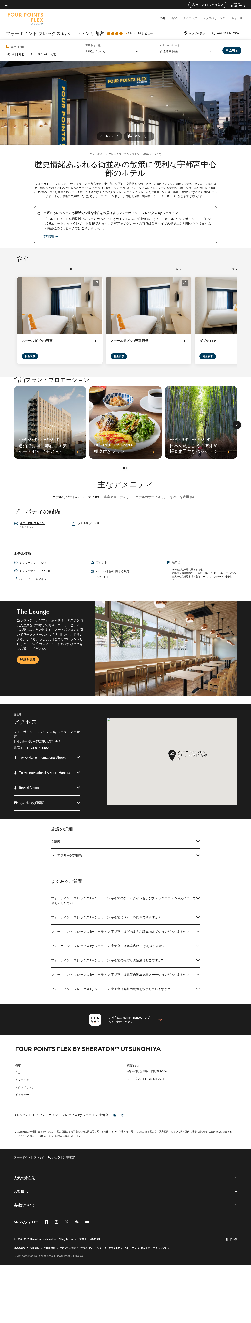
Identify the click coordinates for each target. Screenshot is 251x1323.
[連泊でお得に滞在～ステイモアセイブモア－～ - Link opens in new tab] (50, 422)
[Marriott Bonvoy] (236, 4)
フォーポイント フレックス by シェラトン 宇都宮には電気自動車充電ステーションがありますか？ (120, 975)
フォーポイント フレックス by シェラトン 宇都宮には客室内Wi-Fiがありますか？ (108, 946)
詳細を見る (28, 659)
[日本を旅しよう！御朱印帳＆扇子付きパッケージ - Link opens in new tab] (201, 422)
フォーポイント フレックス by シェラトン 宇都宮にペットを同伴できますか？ (106, 917)
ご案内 (55, 841)
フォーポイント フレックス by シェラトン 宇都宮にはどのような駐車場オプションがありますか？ (120, 931)
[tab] (76, 497)
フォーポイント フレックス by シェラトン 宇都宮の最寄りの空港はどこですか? (107, 960)
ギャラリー (238, 18)
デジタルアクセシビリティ (122, 1248)
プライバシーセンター (92, 1248)
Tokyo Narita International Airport (42, 757)
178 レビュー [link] (144, 33)
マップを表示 (197, 33)
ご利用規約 (49, 1248)
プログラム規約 (68, 1248)
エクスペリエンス (214, 18)
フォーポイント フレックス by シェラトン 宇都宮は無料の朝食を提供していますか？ (111, 989)
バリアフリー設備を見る (34, 579)
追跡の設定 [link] (19, 1248)
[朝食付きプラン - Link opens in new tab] (125, 422)
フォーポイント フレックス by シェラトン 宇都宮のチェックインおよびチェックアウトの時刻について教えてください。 (123, 900)
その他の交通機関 (31, 803)
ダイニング (190, 18)
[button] (207, 5)
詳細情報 (49, 236)
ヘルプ (162, 1248)
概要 (162, 18)
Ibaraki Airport (29, 788)
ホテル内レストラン (32, 523)
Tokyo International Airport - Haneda (44, 773)
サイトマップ (148, 1248)
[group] (125, 648)
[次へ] (237, 425)
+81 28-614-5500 (228, 33)
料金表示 (30, 356)
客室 (174, 18)
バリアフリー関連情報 (66, 855)
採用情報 (34, 1248)
